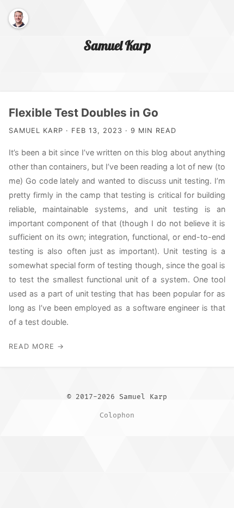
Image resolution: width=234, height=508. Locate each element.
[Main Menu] (216, 17)
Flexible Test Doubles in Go (83, 112)
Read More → (36, 346)
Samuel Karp (117, 45)
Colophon (117, 415)
